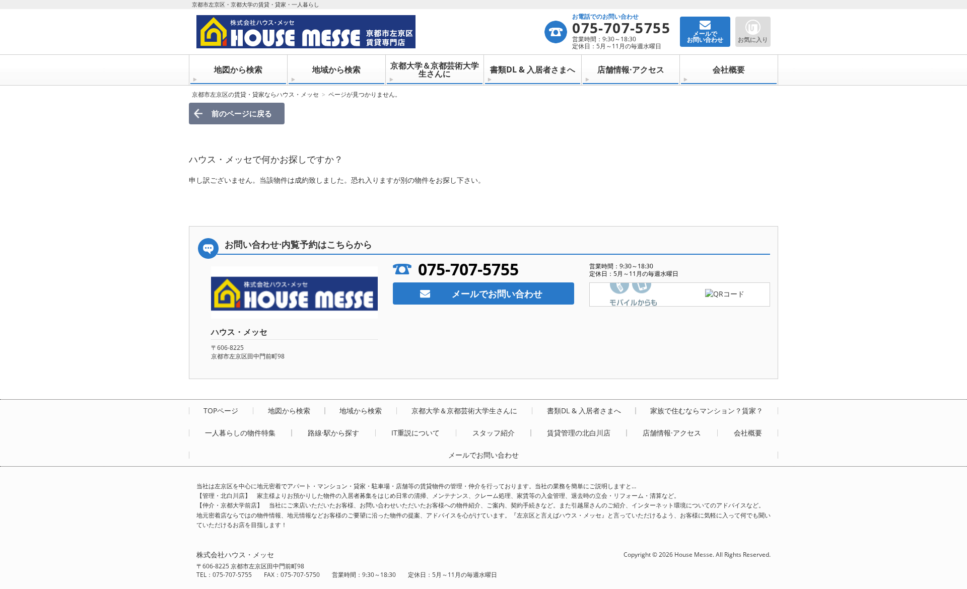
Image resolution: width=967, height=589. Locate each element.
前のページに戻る (242, 113)
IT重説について (415, 432)
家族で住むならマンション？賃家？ (706, 410)
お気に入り (753, 39)
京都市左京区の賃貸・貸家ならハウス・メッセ (255, 94)
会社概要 (729, 69)
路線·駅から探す (333, 432)
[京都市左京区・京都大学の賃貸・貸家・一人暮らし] (369, 31)
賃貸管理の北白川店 (578, 432)
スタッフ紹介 (493, 432)
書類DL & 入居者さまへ (532, 69)
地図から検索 (238, 69)
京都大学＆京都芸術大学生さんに (434, 69)
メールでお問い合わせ (497, 293)
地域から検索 (336, 69)
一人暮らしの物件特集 (240, 432)
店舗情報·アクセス (630, 69)
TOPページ (220, 410)
